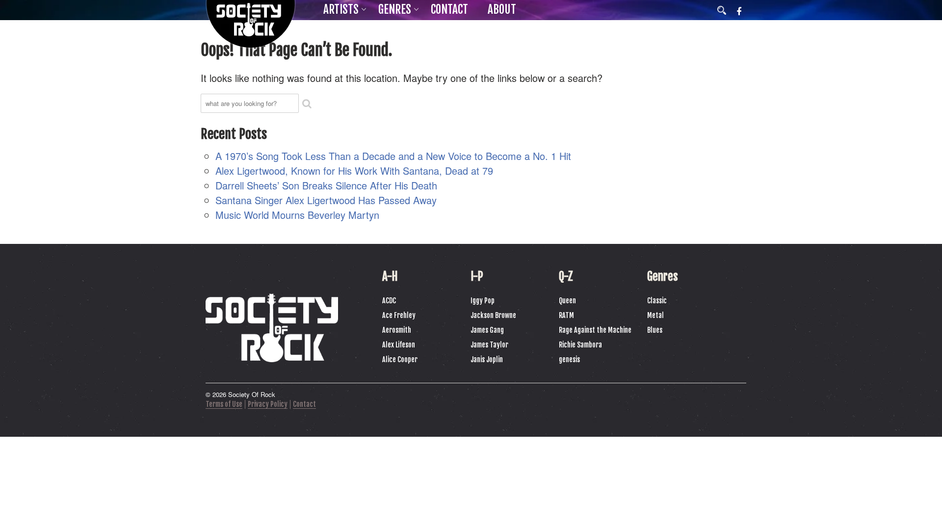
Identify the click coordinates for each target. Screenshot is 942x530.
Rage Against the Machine (595, 330)
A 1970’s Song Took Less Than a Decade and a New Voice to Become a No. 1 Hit (393, 156)
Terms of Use (224, 404)
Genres (394, 9)
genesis (569, 359)
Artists (341, 9)
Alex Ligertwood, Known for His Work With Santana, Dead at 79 (354, 170)
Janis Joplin (487, 359)
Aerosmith (396, 330)
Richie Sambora (580, 345)
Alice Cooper (400, 359)
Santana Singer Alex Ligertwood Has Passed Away (326, 200)
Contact (449, 9)
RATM (566, 315)
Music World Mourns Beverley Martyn (297, 215)
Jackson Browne (493, 315)
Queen (567, 300)
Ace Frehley (399, 315)
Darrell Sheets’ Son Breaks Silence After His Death (326, 185)
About (502, 9)
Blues (654, 330)
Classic (657, 300)
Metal (655, 315)
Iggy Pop (483, 300)
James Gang (487, 330)
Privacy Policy (268, 404)
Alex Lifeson (398, 345)
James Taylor (489, 345)
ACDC (389, 300)
